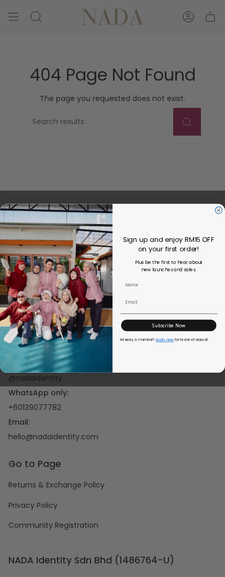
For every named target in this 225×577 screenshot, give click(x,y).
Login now (165, 339)
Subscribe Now (168, 326)
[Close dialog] (218, 210)
